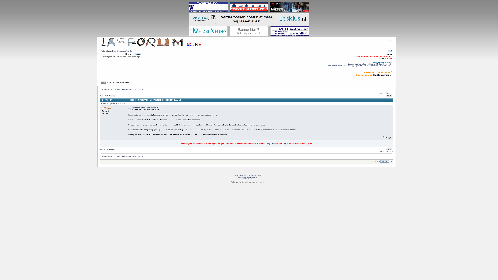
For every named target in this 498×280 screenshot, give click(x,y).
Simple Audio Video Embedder (247, 177)
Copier (389, 64)
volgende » (389, 93)
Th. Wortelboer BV (385, 66)
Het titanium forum (382, 75)
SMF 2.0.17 (237, 175)
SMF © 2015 (246, 175)
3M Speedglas (381, 64)
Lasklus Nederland (355, 64)
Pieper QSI (358, 66)
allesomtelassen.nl (369, 64)
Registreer (271, 144)
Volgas (107, 108)
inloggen (122, 51)
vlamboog (349, 66)
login (286, 144)
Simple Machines (256, 175)
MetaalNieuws (340, 66)
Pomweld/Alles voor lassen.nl (145, 108)
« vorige (381, 93)
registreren (130, 51)
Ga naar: (377, 161)
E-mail (381, 58)
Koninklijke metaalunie (370, 66)
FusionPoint (330, 66)
